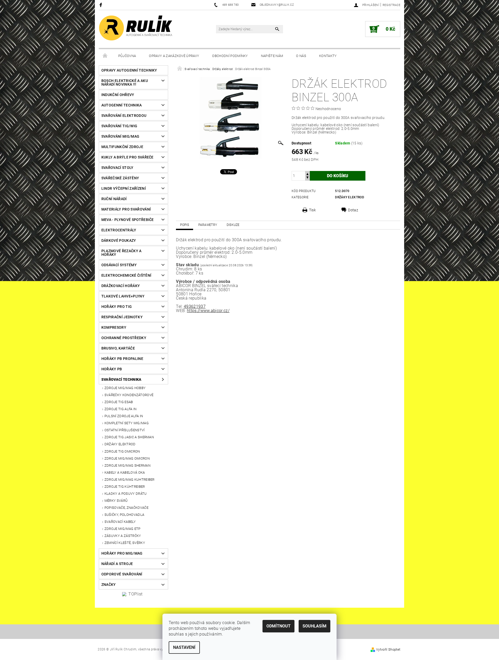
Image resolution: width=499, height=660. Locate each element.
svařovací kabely (120, 522)
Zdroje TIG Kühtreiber (124, 486)
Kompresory (113, 327)
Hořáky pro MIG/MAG (122, 553)
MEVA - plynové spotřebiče (127, 220)
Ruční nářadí (114, 199)
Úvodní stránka (105, 56)
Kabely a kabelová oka (124, 472)
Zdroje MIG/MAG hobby (125, 388)
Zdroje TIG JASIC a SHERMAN (129, 437)
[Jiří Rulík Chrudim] (136, 28)
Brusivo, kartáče (118, 348)
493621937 (195, 306)
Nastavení (184, 647)
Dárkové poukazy (118, 240)
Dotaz (353, 210)
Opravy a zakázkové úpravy (174, 56)
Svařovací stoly (117, 168)
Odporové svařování (121, 574)
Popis (184, 225)
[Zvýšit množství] (307, 173)
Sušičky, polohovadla (124, 515)
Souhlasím (314, 626)
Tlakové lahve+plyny (123, 296)
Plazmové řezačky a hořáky (121, 253)
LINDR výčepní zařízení (123, 188)
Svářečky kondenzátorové (128, 395)
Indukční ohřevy (117, 95)
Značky (108, 584)
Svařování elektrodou (123, 115)
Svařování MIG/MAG (120, 136)
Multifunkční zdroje (122, 147)
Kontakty (328, 56)
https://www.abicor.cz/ (208, 310)
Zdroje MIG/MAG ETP (122, 529)
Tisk (312, 210)
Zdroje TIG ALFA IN (120, 409)
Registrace (391, 5)
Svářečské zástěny (120, 178)
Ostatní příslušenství (124, 430)
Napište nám (272, 56)
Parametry (207, 225)
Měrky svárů (116, 501)
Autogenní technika (121, 105)
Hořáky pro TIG (116, 306)
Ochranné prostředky (123, 338)
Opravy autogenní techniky (129, 70)
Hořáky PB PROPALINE (122, 359)
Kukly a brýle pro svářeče (127, 157)
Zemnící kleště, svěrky (124, 543)
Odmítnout (278, 626)
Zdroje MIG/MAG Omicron (127, 458)
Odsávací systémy (119, 265)
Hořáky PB (111, 369)
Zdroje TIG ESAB (118, 402)
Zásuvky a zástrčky (122, 536)
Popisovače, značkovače (126, 508)
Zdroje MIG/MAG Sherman (127, 465)
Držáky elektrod (120, 444)
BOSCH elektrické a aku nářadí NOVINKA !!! (124, 82)
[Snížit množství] (307, 178)
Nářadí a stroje (117, 564)
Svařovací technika (121, 379)
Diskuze (233, 225)
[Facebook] (101, 5)
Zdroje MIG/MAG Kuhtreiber (129, 479)
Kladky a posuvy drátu (125, 494)
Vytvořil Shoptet (388, 649)
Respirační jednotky (122, 317)
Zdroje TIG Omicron (122, 451)
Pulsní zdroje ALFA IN (123, 416)
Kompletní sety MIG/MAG (126, 423)
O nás (301, 56)
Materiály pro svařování (126, 209)
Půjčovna (127, 56)
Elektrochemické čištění (126, 275)
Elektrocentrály (118, 230)
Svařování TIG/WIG (119, 126)
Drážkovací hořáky (120, 286)
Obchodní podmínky (230, 56)
